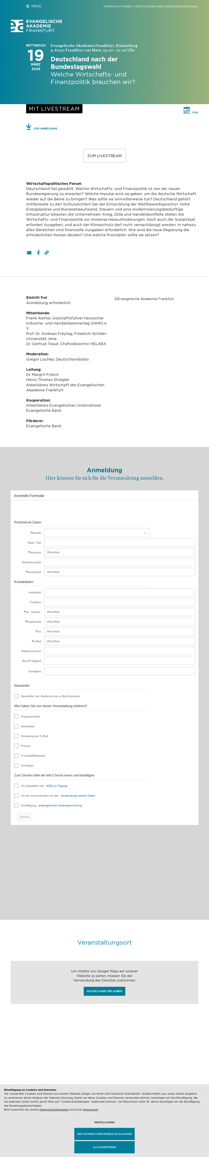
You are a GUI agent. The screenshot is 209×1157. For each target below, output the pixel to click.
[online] (54, 108)
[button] (29, 253)
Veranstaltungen (118, 6)
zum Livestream (104, 156)
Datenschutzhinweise (54, 1109)
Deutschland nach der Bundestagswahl (166, 6)
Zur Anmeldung (45, 128)
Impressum (90, 1109)
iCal (195, 112)
